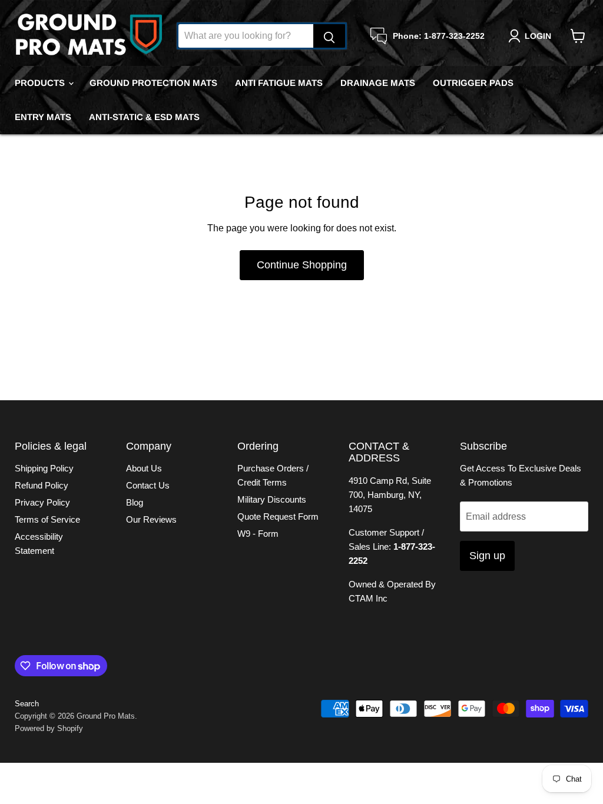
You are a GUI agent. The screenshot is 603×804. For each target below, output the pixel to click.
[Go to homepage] (88, 36)
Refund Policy (41, 485)
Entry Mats (43, 117)
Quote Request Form (278, 516)
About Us (144, 468)
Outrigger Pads (473, 83)
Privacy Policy (42, 502)
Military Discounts (271, 499)
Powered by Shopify (49, 728)
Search (27, 703)
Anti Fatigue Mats (279, 83)
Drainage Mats (377, 83)
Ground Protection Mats (153, 83)
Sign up (487, 556)
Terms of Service (47, 519)
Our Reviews (151, 519)
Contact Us (148, 485)
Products (41, 83)
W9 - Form (258, 534)
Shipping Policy (44, 468)
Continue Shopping (302, 265)
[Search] (329, 36)
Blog (134, 502)
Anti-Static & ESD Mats (144, 117)
